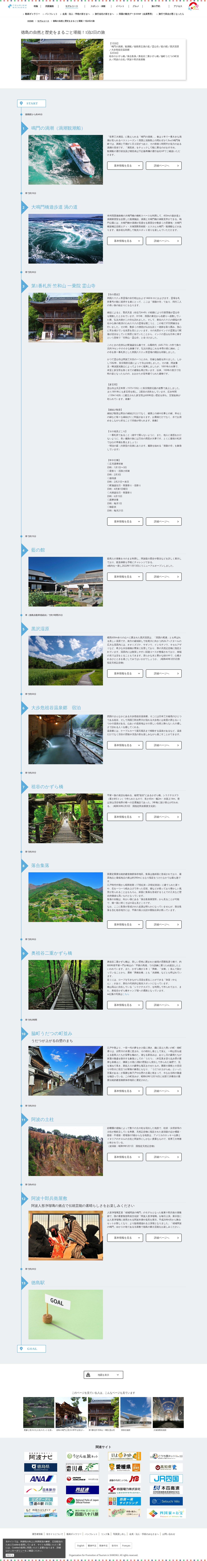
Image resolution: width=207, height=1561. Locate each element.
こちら (126, 994)
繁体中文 (92, 1545)
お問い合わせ (168, 1534)
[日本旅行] (40, 1490)
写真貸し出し (119, 1534)
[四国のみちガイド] (40, 1513)
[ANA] (40, 1478)
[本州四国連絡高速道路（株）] (166, 1490)
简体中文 (103, 1545)
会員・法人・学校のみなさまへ (144, 1534)
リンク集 (105, 1534)
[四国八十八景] (82, 1513)
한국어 (115, 1545)
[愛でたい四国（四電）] (124, 1513)
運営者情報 (37, 1534)
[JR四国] (166, 1478)
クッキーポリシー (16, 1550)
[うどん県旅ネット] (82, 1456)
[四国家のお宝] (166, 1514)
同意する (9, 1555)
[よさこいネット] (166, 1456)
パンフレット (91, 1534)
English (80, 1545)
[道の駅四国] (40, 1501)
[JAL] (82, 1478)
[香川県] (82, 1467)
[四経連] (82, 1490)
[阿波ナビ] (40, 1456)
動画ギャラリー (74, 1534)
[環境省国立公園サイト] (82, 1501)
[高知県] (166, 1467)
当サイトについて (54, 1534)
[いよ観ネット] (124, 1456)
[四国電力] (124, 1490)
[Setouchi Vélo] (166, 1501)
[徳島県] (40, 1467)
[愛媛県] (124, 1467)
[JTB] (124, 1478)
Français (126, 1545)
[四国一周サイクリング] (124, 1501)
